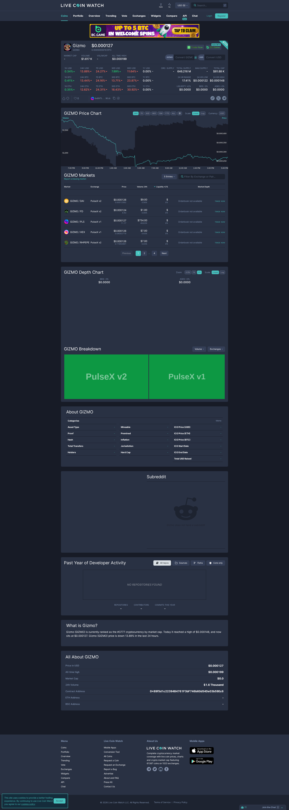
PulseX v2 (96, 201)
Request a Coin (111, 760)
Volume (198, 349)
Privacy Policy (180, 802)
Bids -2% (203, 86)
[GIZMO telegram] (224, 98)
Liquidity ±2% (184, 86)
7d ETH (99, 86)
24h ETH (84, 86)
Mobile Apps (110, 747)
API (62, 782)
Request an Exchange (114, 765)
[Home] (166, 748)
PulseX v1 (96, 221)
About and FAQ (111, 778)
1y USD (146, 68)
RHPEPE (84, 242)
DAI (82, 201)
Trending (65, 760)
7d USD (99, 68)
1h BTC (68, 77)
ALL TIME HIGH (119, 56)
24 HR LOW (202, 77)
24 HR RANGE (184, 77)
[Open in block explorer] (118, 98)
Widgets (65, 773)
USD (181, 5)
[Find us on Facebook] (166, 769)
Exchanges (215, 349)
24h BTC (84, 77)
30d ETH (116, 86)
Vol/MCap (102, 56)
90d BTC (131, 77)
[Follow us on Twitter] (155, 769)
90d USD (131, 68)
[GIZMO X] (218, 98)
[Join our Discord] (161, 769)
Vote (63, 765)
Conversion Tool (112, 752)
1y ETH (146, 86)
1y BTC (146, 77)
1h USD (68, 68)
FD (81, 211)
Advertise (108, 773)
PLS (82, 221)
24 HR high (218, 77)
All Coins (108, 756)
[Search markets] (181, 176)
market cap (70, 56)
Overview (65, 756)
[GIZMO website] (213, 98)
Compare (65, 778)
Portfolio (65, 752)
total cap (219, 68)
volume (85, 56)
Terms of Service (162, 802)
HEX (82, 232)
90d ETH (131, 86)
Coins (63, 747)
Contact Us (109, 786)
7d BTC (99, 77)
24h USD (84, 68)
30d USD (116, 68)
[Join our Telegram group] (149, 769)
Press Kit (108, 782)
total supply (184, 68)
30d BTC (116, 77)
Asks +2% (219, 86)
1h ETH (68, 86)
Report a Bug (110, 769)
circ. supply (167, 68)
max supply (201, 68)
